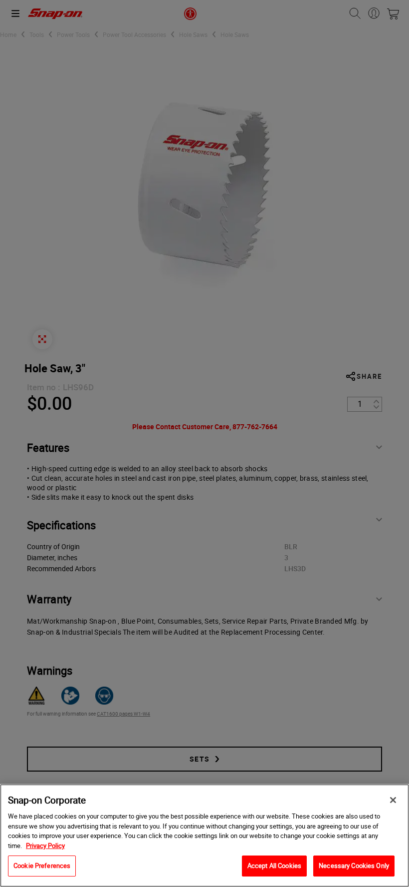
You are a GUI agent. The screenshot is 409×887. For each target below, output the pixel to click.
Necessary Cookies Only (354, 865)
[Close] (393, 800)
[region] (204, 835)
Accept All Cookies (274, 865)
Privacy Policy (45, 845)
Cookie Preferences (41, 865)
